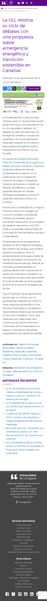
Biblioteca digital (23, 537)
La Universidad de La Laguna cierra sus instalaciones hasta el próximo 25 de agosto (25, 407)
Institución (28, 359)
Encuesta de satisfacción (23, 572)
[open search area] (27, 3)
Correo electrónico (23, 525)
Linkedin (33, 593)
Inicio (2, 8)
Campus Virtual (23, 528)
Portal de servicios (23, 531)
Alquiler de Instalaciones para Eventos (23, 552)
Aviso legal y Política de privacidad (23, 578)
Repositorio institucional (23, 546)
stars (23, 511)
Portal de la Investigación (23, 540)
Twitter (14, 593)
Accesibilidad (23, 581)
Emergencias (25, 502)
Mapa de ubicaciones (23, 549)
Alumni (23, 566)
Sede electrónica (23, 534)
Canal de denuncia (23, 587)
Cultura (6, 359)
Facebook (8, 593)
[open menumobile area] (31, 3)
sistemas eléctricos (22, 371)
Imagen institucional (23, 584)
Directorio (23, 543)
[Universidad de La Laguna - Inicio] (4, 2)
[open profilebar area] (18, 3)
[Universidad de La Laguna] (13, 2)
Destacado (16, 359)
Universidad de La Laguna (23, 477)
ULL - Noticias (9, 8)
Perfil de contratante (23, 563)
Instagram (20, 593)
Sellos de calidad (23, 575)
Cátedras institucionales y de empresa (22, 355)
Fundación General (23, 569)
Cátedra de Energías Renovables (26, 8)
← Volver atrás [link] (33, 88)
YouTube (26, 593)
